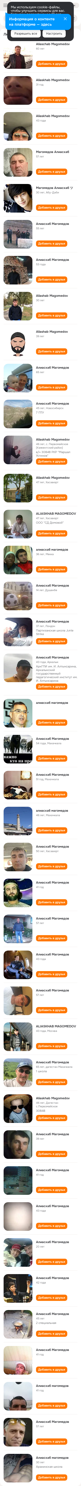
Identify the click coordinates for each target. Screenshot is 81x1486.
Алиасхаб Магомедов (52, 224)
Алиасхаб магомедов (52, 1386)
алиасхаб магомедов (52, 550)
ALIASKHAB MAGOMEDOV (56, 514)
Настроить (54, 33)
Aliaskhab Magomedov (53, 80)
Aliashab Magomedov (52, 296)
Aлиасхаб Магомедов (52, 657)
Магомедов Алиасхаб (52, 152)
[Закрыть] (65, 19)
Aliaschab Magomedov (53, 44)
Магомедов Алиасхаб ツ (54, 188)
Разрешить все (25, 33)
